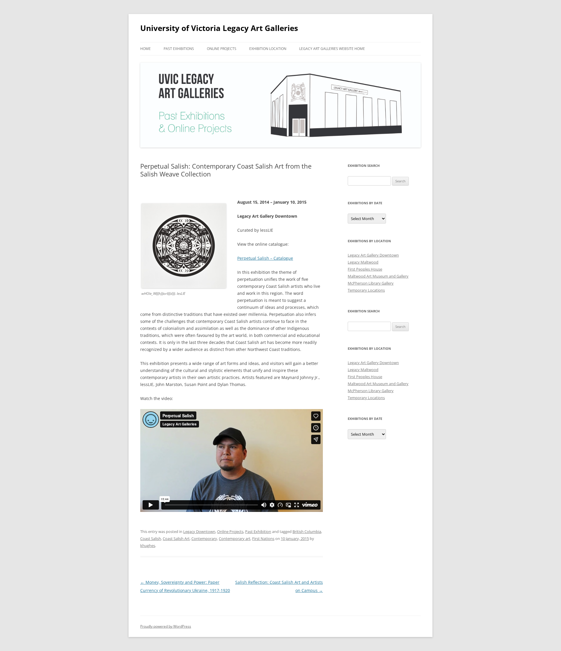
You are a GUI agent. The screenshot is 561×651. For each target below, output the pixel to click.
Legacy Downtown (199, 531)
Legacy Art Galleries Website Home (332, 48)
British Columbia (306, 531)
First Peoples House (365, 269)
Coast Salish (150, 538)
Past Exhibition (258, 531)
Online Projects (221, 48)
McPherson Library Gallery (371, 283)
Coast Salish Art (176, 538)
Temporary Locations (366, 290)
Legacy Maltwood (363, 262)
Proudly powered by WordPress (165, 626)
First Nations (263, 538)
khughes (147, 545)
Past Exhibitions (179, 48)
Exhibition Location (267, 48)
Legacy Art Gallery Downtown (373, 255)
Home (145, 48)
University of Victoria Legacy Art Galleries (219, 28)
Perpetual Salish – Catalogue (265, 258)
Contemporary (204, 538)
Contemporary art (234, 538)
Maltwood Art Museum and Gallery (378, 276)
